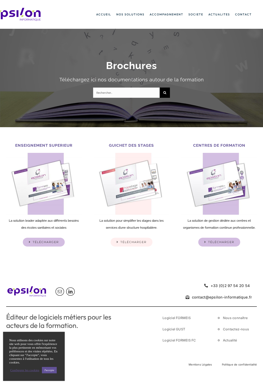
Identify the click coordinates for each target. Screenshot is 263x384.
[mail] (59, 291)
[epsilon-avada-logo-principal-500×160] (26, 286)
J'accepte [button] (49, 370)
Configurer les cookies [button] (24, 370)
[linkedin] (70, 291)
